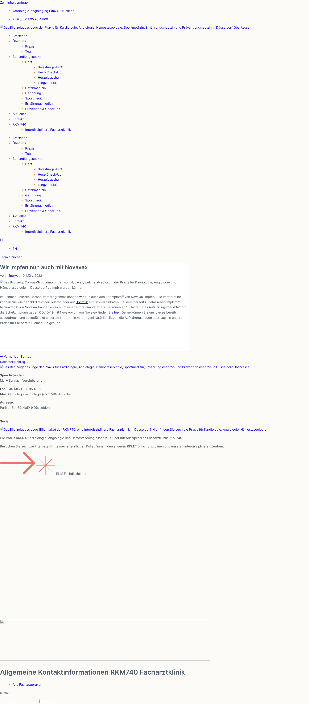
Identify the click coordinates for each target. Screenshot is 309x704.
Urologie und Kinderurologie (33, 544)
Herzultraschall (49, 77)
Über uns (19, 41)
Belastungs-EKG (50, 67)
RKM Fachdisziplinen (71, 474)
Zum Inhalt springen (15, 2)
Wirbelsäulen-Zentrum (28, 611)
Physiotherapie (21, 524)
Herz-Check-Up (49, 72)
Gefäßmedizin (35, 88)
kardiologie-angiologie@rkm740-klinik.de (39, 394)
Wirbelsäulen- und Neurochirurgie (38, 563)
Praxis (29, 46)
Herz (28, 62)
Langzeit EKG (47, 83)
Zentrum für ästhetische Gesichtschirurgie (45, 592)
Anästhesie (18, 476)
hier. (117, 312)
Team (29, 51)
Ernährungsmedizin (39, 104)
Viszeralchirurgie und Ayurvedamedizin (42, 553)
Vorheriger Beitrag (15, 357)
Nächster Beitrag (14, 362)
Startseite (20, 36)
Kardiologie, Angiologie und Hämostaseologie (48, 505)
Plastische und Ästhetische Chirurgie (40, 534)
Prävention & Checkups (42, 109)
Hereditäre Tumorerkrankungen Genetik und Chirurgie (56, 486)
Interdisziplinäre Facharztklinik (48, 130)
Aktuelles (19, 114)
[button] (154, 464)
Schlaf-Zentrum (22, 582)
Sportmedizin (35, 98)
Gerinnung (33, 93)
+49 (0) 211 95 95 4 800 (24, 389)
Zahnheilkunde (21, 572)
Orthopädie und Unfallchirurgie (35, 515)
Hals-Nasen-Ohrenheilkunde (33, 496)
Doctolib (82, 302)
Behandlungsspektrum (29, 57)
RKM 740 (19, 124)
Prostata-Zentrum (24, 601)
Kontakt (18, 119)
